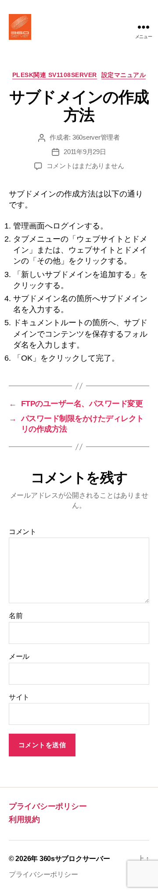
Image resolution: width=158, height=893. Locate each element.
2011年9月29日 (85, 151)
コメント (22, 531)
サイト (19, 697)
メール (19, 656)
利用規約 (24, 819)
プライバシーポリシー (47, 806)
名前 (15, 615)
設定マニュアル (123, 74)
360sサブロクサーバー (75, 858)
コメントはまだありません (85, 165)
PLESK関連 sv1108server (54, 74)
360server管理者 (96, 137)
